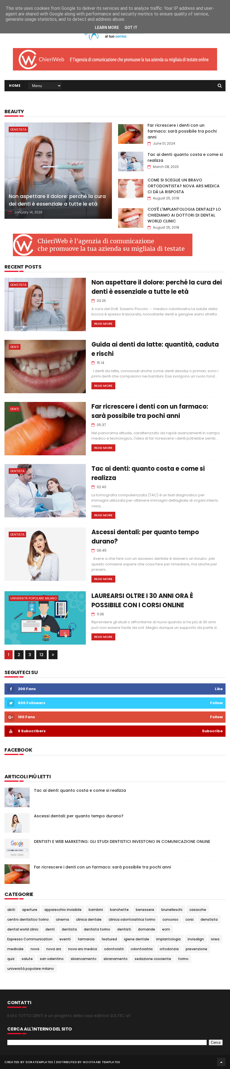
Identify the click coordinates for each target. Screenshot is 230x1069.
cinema (62, 919)
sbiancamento (83, 958)
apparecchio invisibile (63, 909)
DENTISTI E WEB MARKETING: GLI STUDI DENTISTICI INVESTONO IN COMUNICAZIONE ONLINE (122, 841)
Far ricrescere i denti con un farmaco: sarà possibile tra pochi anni (182, 131)
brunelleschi (171, 909)
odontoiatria (142, 949)
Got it (131, 27)
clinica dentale (89, 919)
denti (14, 347)
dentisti (124, 929)
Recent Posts (22, 266)
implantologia (168, 939)
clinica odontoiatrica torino (132, 919)
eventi (65, 939)
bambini (96, 909)
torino (183, 958)
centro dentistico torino (28, 919)
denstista (18, 129)
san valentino (52, 958)
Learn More (107, 27)
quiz (11, 958)
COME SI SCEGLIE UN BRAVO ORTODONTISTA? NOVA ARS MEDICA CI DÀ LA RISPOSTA (184, 186)
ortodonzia (169, 949)
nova (35, 949)
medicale (15, 949)
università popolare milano (33, 598)
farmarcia (86, 939)
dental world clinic (22, 929)
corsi (189, 919)
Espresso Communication (29, 939)
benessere (145, 909)
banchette (119, 909)
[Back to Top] (221, 1062)
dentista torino (97, 929)
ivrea (215, 939)
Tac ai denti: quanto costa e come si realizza (80, 790)
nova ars (53, 949)
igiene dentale (136, 939)
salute (27, 958)
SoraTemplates (39, 1062)
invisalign (196, 939)
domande (146, 929)
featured (109, 939)
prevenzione (196, 949)
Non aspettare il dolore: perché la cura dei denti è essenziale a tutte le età (57, 200)
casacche (197, 909)
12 (41, 655)
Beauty (14, 111)
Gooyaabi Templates (101, 1062)
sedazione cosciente (153, 958)
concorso (170, 919)
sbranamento (116, 958)
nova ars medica (82, 949)
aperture (29, 909)
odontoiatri (114, 949)
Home (14, 85)
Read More (103, 323)
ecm (166, 929)
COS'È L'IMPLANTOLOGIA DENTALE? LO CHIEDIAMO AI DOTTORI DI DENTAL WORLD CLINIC (184, 215)
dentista (17, 471)
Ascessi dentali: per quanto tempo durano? (78, 816)
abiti (11, 909)
